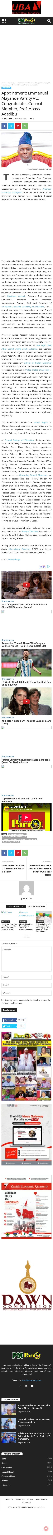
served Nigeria (41, 422)
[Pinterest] (18, 126)
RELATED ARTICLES (16, 906)
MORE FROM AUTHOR (36, 906)
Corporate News (8, 1476)
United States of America (37, 370)
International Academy (19, 549)
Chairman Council (16, 296)
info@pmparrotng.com (31, 1380)
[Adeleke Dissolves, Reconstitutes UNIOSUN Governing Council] (26, 917)
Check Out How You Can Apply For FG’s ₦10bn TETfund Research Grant (9, 926)
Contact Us (26, 1503)
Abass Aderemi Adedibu (17, 834)
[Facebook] (4, 126)
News (3, 1459)
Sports (4, 1463)
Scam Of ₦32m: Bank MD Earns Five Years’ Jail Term (12, 868)
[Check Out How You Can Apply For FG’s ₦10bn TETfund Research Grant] (9, 917)
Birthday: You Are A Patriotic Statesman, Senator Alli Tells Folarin (40, 870)
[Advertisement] (26, 52)
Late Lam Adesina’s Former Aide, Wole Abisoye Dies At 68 (34, 1406)
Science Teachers (30, 531)
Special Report (7, 1472)
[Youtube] (32, 1386)
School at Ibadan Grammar (38, 363)
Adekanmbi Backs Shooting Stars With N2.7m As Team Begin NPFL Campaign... (34, 1436)
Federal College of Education (19, 440)
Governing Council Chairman (33, 475)
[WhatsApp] (25, 126)
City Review (6, 1467)
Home (3, 83)
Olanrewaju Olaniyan (11, 842)
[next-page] (28, 936)
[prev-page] (24, 936)
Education (11, 83)
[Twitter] (11, 126)
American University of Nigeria (14, 837)
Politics (4, 1481)
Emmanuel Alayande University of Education (22, 307)
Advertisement (41, 1499)
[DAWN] (26, 1285)
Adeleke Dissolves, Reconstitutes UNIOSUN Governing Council (26, 926)
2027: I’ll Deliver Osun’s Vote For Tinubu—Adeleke (34, 1420)
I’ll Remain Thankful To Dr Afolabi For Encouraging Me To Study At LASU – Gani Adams (43, 927)
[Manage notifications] (46, 1528)
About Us (9, 1499)
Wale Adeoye (14, 559)
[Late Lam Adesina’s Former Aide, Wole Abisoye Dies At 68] (8, 1409)
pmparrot (8, 119)
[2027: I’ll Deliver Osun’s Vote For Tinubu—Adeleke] (8, 1423)
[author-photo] (26, 888)
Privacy (30, 1499)
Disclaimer (20, 1499)
